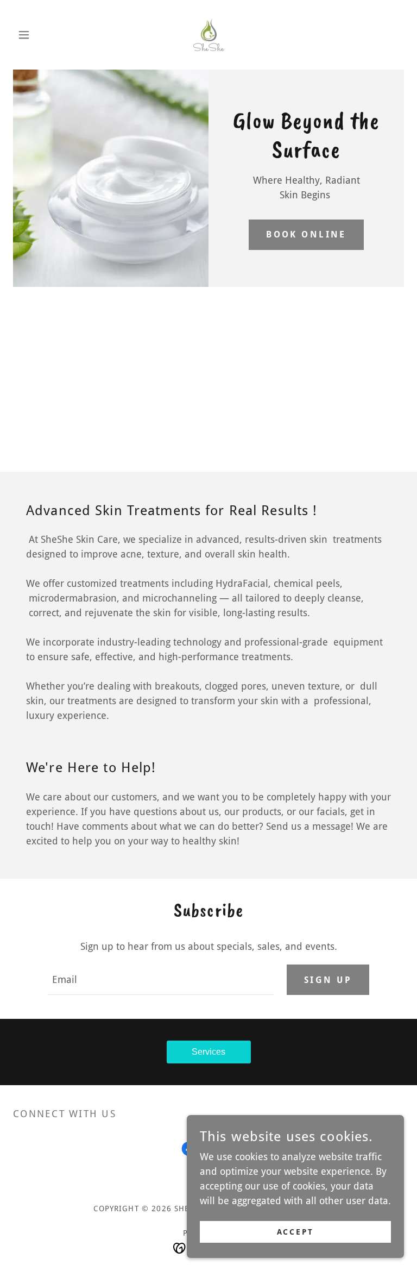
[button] (42, 35)
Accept (295, 1232)
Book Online (306, 234)
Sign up (328, 980)
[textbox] (161, 980)
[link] (208, 35)
